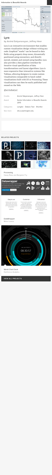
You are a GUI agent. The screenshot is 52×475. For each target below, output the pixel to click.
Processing (8, 172)
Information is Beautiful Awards (13, 2)
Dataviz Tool (29, 107)
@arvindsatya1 (11, 90)
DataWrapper (9, 219)
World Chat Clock (11, 269)
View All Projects (11, 279)
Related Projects (10, 137)
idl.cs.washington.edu (25, 111)
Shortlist (39, 107)
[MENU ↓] (49, 2)
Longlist (20, 107)
